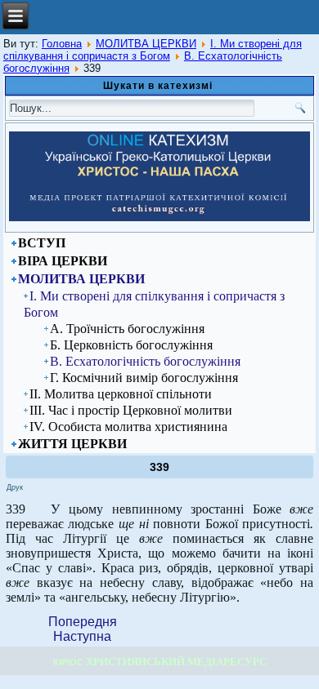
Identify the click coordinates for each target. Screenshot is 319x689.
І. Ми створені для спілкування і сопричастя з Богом (152, 50)
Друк (15, 487)
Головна (62, 44)
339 (159, 466)
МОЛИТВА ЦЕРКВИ (146, 44)
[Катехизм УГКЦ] (159, 218)
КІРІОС (68, 662)
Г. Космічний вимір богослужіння (144, 378)
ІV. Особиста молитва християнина (128, 426)
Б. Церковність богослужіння (131, 345)
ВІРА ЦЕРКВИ (62, 261)
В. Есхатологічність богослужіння (145, 361)
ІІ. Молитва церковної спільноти (120, 394)
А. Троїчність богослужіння (127, 329)
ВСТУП (41, 243)
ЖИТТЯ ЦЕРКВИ (72, 444)
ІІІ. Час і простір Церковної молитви (130, 410)
